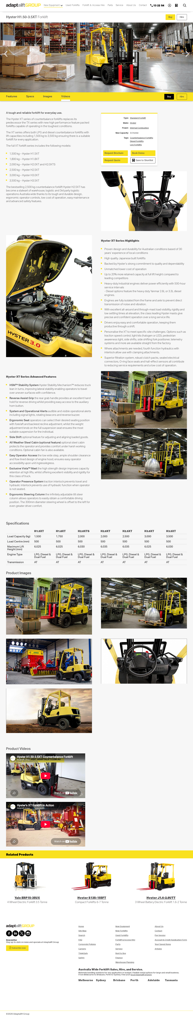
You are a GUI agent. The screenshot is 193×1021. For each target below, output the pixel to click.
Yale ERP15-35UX (27, 897)
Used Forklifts (73, 5)
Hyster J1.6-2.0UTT (161, 897)
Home (81, 926)
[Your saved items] (177, 5)
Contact (143, 5)
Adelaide (154, 980)
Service (119, 5)
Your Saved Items (163, 944)
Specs (30, 96)
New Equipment (52, 5)
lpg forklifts (136, 145)
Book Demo (138, 153)
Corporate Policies (87, 944)
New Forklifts (121, 931)
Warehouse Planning (124, 962)
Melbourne (85, 980)
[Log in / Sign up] (169, 5)
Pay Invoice (160, 935)
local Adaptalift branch (141, 975)
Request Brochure (114, 153)
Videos (65, 96)
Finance (119, 958)
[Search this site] (184, 5)
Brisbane (119, 980)
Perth (134, 980)
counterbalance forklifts (141, 138)
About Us (131, 5)
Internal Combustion (139, 128)
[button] (186, 53)
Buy (170, 17)
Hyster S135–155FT (91, 897)
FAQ (80, 940)
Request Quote (112, 160)
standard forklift (138, 118)
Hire (182, 17)
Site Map (82, 931)
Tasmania (171, 980)
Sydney (101, 980)
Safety (81, 958)
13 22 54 (158, 5)
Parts (110, 5)
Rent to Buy (120, 953)
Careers (82, 949)
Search (81, 935)
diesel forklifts (137, 141)
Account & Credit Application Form (171, 940)
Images (47, 96)
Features (11, 96)
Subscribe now (18, 948)
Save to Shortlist (144, 160)
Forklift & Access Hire (94, 5)
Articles (158, 949)
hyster (133, 123)
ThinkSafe (83, 953)
